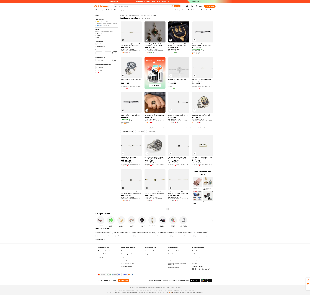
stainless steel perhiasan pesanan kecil (145, 236)
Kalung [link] (154, 15)
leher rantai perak (127, 127)
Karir (99, 260)
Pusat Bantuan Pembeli (174, 250)
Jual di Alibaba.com (197, 250)
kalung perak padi (177, 236)
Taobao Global (161, 287)
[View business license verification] (169, 292)
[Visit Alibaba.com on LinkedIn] (196, 269)
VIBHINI (170, 86)
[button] (172, 6)
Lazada (155, 287)
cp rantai (167, 127)
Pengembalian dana (173, 260)
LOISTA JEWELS (196, 52)
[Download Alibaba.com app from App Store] (195, 280)
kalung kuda (100, 239)
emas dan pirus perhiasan (141, 127)
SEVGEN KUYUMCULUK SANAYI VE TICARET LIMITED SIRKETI (131, 50)
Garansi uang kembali (126, 254)
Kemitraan (194, 263)
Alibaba (122, 15)
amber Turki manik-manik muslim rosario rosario (144, 232)
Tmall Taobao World (147, 287)
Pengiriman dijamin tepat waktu (129, 257)
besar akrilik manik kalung (104, 232)
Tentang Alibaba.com (103, 247)
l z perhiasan (204, 127)
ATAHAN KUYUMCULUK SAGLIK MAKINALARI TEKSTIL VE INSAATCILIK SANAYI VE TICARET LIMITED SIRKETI (131, 86)
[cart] (192, 6)
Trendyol (172, 287)
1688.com (138, 287)
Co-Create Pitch (102, 254)
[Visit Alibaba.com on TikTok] (209, 269)
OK (115, 53)
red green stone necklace (201, 232)
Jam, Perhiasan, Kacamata (132, 15)
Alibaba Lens (107, 280)
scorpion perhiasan (192, 127)
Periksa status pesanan (198, 257)
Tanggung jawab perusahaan (105, 257)
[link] (308, 280)
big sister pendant (156, 127)
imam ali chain (152, 131)
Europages (178, 287)
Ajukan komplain (172, 257)
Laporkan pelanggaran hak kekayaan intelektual (177, 263)
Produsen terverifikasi (150, 250)
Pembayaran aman (125, 250)
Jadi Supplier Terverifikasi (198, 260)
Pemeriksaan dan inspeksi (127, 263)
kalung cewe (188, 236)
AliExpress (132, 287)
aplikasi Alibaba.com (183, 280)
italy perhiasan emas (178, 127)
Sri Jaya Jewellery (172, 50)
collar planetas (101, 236)
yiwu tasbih (112, 236)
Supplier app (157, 280)
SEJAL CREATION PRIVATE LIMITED (154, 50)
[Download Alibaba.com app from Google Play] (206, 280)
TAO (168, 287)
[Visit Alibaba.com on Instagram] (203, 269)
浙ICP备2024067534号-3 (196, 292)
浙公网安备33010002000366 (181, 292)
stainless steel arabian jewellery (167, 232)
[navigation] (106, 112)
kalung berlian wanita (201, 236)
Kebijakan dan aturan (126, 266)
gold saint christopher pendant (121, 232)
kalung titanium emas (163, 236)
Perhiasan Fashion (145, 15)
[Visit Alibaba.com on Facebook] (193, 269)
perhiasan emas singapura (125, 236)
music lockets (141, 131)
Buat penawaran (149, 254)
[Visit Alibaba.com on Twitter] (199, 269)
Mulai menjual (195, 254)
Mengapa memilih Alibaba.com (105, 250)
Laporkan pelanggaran (174, 267)
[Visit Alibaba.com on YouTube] (206, 269)
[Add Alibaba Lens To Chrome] (123, 280)
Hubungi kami (171, 254)
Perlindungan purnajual (127, 260)
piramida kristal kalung (128, 131)
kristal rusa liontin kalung (185, 232)
